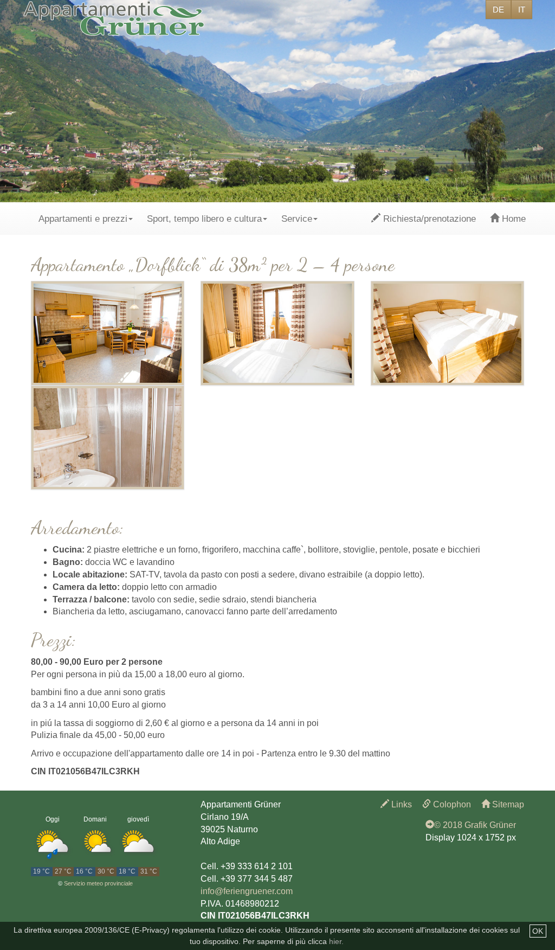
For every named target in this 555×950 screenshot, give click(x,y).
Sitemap (507, 804)
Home (512, 219)
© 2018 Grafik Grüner (475, 825)
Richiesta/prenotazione (428, 219)
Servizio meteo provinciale (98, 883)
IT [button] (521, 9)
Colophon (451, 804)
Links (400, 804)
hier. (336, 941)
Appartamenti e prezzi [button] (82, 219)
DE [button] (498, 9)
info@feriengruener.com (247, 891)
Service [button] (296, 219)
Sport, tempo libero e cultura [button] (204, 219)
